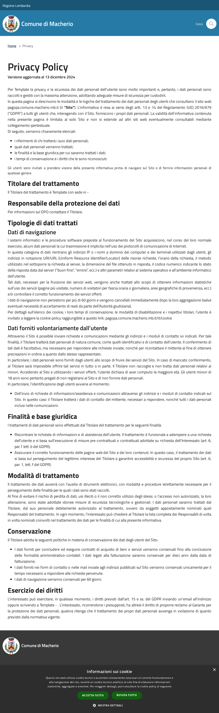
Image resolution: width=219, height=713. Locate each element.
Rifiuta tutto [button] (127, 695)
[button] (109, 705)
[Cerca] (211, 24)
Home (12, 45)
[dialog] (109, 689)
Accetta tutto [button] (93, 695)
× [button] (214, 669)
